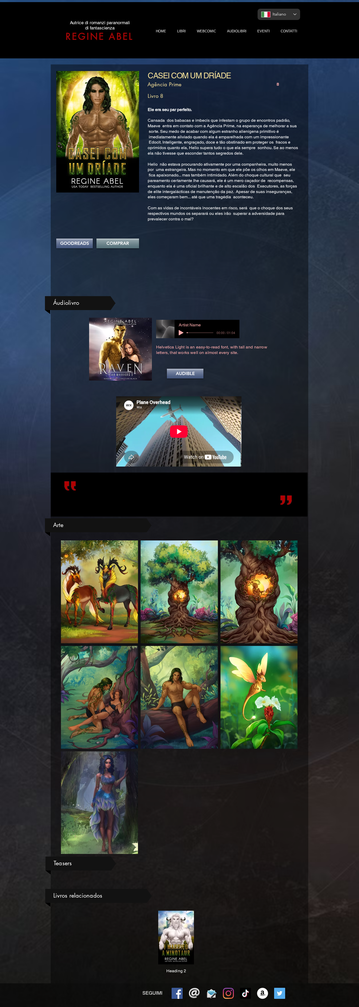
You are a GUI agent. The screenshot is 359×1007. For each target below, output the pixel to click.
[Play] (181, 332)
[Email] (194, 993)
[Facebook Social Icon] (177, 993)
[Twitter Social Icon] (279, 993)
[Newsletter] (211, 993)
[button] (185, 373)
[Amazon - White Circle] (262, 993)
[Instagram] (228, 993)
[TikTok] (245, 993)
